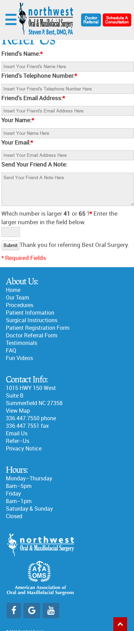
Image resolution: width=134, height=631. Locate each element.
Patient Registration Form (37, 328)
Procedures (19, 305)
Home (13, 290)
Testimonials (21, 343)
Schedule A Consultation (117, 20)
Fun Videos (19, 358)
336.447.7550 (23, 418)
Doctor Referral (91, 20)
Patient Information (30, 312)
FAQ (11, 350)
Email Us (16, 433)
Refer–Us (17, 441)
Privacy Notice (24, 448)
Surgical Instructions (31, 320)
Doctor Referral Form (31, 335)
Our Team (17, 297)
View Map (18, 410)
